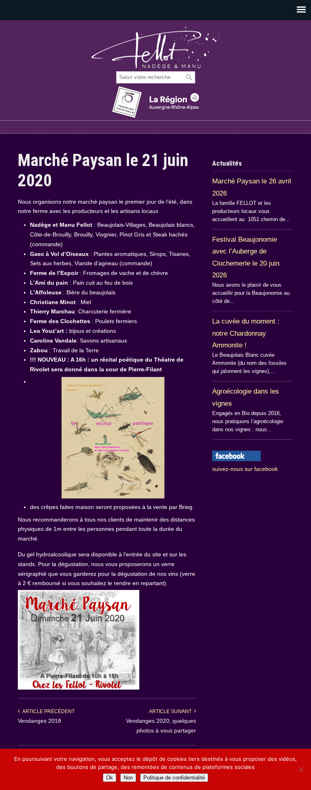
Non (128, 778)
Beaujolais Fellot (155, 47)
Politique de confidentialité (174, 778)
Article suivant (171, 711)
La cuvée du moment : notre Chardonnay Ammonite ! (245, 333)
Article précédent (47, 711)
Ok (109, 778)
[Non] (301, 769)
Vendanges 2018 (39, 721)
